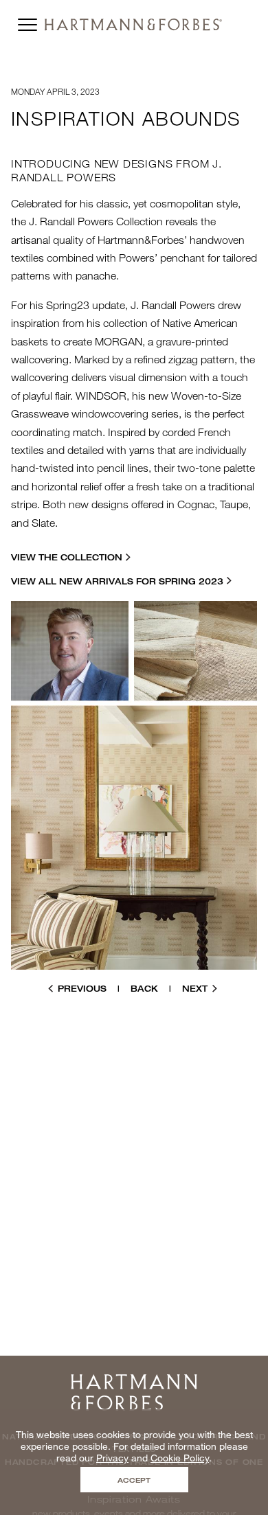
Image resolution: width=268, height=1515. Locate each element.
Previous (82, 988)
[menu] (27, 21)
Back (144, 988)
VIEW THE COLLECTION (66, 556)
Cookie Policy (179, 1457)
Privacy (112, 1457)
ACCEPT (134, 1480)
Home (134, 1378)
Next (195, 988)
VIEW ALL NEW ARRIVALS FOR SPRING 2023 (117, 581)
